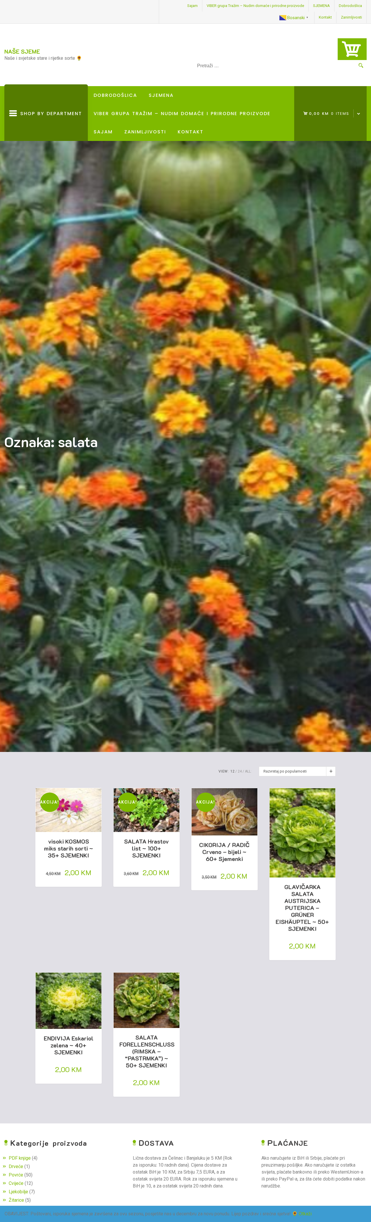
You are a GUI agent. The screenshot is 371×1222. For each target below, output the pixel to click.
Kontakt (325, 17)
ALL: (248, 771)
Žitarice (16, 1200)
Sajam (192, 5)
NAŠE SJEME (22, 51)
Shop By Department (49, 125)
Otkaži (305, 1213)
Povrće (16, 1175)
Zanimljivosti (351, 17)
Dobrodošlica (350, 5)
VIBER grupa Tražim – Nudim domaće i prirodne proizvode (255, 5)
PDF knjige (20, 1158)
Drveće (16, 1166)
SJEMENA (321, 5)
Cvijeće (16, 1183)
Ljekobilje (18, 1191)
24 (240, 771)
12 (232, 771)
